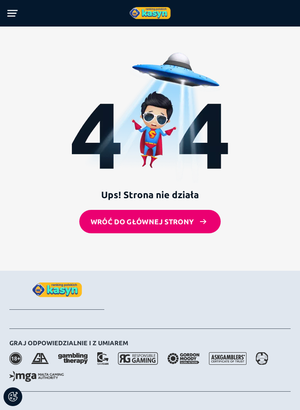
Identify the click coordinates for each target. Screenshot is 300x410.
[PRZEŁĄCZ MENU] (12, 13)
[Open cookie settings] (13, 396)
